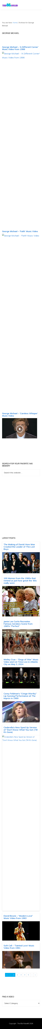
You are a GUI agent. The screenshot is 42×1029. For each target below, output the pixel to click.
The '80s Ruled (10, 5)
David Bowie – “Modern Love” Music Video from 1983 (18, 917)
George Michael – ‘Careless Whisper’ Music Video (20, 414)
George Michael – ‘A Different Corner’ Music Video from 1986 (20, 48)
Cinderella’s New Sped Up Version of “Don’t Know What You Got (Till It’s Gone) (20, 729)
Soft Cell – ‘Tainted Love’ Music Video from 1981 (19, 946)
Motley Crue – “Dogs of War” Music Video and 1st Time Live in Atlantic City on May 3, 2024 (21, 662)
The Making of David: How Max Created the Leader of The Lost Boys (19, 546)
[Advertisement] (21, 506)
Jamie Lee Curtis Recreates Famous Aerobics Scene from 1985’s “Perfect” (18, 623)
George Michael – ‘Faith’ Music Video (20, 231)
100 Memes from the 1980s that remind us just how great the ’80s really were (20, 580)
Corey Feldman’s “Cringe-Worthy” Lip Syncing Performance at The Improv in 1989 (20, 696)
